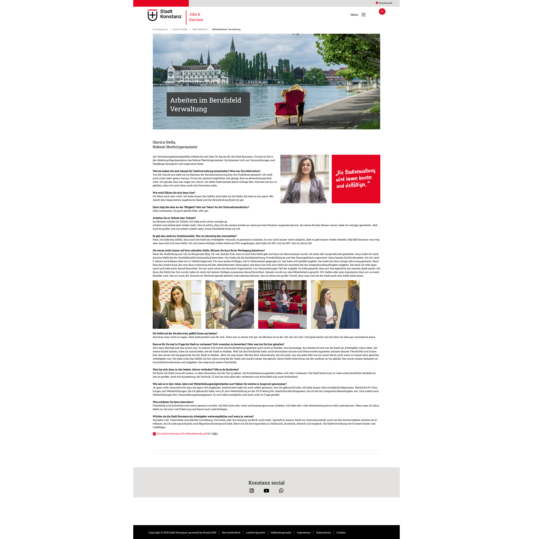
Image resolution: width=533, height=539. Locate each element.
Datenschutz (323, 532)
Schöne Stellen (180, 29)
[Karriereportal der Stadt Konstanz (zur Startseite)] (164, 16)
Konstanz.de (385, 2)
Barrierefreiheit (231, 532)
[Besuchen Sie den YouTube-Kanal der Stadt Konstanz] (266, 490)
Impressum (304, 532)
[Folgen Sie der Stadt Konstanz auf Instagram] (252, 490)
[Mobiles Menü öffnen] (363, 14)
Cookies (341, 532)
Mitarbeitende (200, 29)
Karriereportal (160, 29)
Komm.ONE (209, 532)
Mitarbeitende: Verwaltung (226, 29)
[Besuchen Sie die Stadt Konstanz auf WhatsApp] (281, 490)
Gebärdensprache (281, 532)
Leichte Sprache (255, 532)
